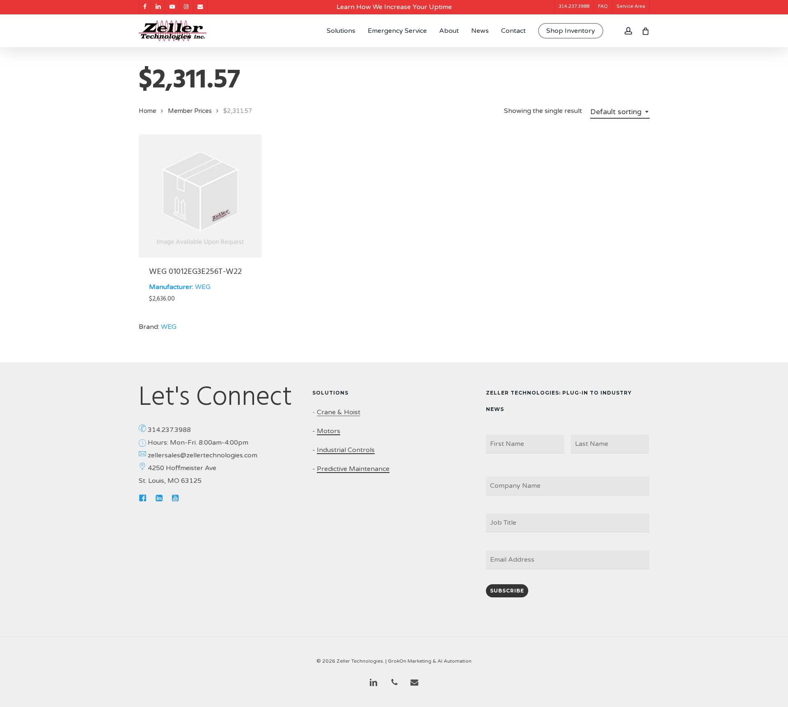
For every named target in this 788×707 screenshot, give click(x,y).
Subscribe (507, 591)
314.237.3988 (169, 430)
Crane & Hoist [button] (338, 412)
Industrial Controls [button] (346, 450)
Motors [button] (328, 431)
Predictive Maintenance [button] (353, 469)
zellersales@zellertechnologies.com (202, 455)
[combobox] (620, 112)
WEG (203, 287)
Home (147, 111)
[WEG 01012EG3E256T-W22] (200, 195)
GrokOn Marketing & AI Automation (430, 661)
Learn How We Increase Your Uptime (394, 7)
